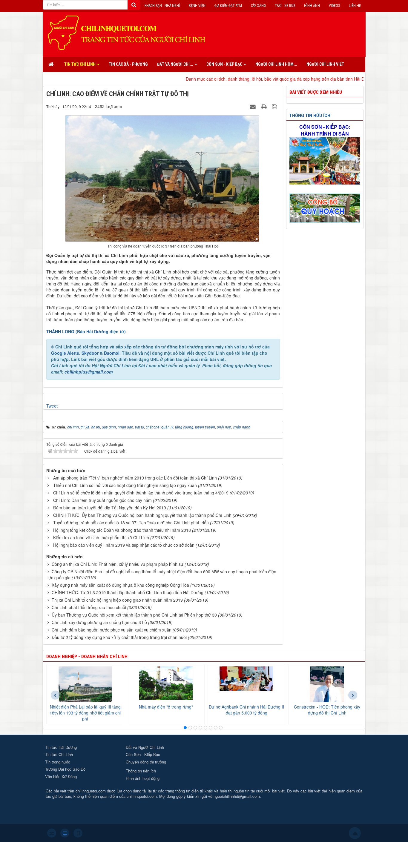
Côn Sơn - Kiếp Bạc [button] (224, 64)
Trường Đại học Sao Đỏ (65, 769)
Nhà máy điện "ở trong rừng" (166, 707)
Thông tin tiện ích (141, 771)
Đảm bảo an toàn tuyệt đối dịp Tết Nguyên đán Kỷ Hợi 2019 (109, 508)
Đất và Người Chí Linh (145, 747)
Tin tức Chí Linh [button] (80, 64)
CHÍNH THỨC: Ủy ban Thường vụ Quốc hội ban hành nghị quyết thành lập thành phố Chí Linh (142, 515)
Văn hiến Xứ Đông (61, 776)
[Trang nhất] (51, 64)
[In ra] (264, 106)
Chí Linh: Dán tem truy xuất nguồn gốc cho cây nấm (102, 500)
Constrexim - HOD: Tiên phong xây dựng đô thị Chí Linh (327, 710)
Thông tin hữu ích (309, 115)
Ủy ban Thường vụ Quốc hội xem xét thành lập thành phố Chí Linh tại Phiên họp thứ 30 (134, 615)
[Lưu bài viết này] (275, 106)
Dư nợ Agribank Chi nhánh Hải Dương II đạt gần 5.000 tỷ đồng (246, 710)
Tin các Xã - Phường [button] (128, 64)
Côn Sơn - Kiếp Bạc (143, 754)
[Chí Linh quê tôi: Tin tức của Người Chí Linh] (129, 32)
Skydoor (90, 353)
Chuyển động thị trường (146, 762)
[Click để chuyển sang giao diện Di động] (77, 833)
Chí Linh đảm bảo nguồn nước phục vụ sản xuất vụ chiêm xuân (111, 630)
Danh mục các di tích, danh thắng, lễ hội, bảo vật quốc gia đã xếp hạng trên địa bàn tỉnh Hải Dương (249, 79)
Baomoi (111, 353)
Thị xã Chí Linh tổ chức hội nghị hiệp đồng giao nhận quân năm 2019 (117, 600)
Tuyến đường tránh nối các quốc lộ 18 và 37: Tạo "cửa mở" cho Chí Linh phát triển (131, 523)
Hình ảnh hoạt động (142, 778)
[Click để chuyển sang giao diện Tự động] (51, 833)
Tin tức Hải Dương (61, 747)
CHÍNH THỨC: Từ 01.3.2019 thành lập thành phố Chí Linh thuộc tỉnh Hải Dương (127, 592)
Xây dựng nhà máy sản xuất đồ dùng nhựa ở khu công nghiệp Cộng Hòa (120, 585)
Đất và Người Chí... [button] (175, 64)
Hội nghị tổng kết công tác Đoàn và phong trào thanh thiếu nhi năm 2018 (122, 530)
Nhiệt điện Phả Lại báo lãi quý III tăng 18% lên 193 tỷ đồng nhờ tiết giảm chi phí (85, 713)
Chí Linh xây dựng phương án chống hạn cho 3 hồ (99, 622)
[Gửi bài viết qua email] (253, 106)
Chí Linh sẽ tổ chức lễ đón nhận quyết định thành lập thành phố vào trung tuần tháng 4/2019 (140, 493)
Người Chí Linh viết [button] (325, 64)
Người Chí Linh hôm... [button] (276, 64)
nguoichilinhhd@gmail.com (237, 796)
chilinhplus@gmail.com (89, 372)
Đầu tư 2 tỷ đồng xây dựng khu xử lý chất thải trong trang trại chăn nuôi (119, 637)
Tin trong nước (57, 762)
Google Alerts (65, 353)
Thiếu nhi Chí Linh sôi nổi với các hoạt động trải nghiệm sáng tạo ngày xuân (125, 485)
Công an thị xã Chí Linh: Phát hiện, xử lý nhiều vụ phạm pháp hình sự (117, 564)
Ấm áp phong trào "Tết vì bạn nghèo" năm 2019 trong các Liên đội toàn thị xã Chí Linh (135, 478)
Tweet (52, 406)
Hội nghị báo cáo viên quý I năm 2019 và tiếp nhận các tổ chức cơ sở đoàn (123, 545)
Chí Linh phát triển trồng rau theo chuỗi (89, 607)
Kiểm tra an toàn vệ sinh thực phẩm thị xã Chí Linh (101, 537)
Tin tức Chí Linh (59, 754)
